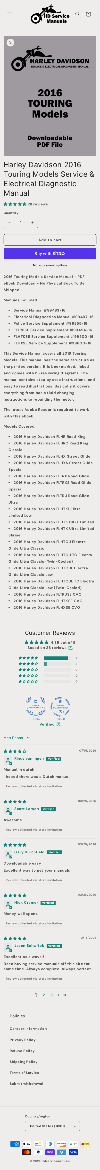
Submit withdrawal (26, 1083)
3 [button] (51, 995)
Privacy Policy (22, 1040)
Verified (47, 724)
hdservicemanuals (56, 1161)
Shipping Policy (24, 1061)
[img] (15, 751)
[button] (9, 14)
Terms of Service (24, 1072)
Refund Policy (22, 1051)
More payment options (50, 265)
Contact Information (28, 1028)
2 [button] (44, 995)
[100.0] (36, 707)
